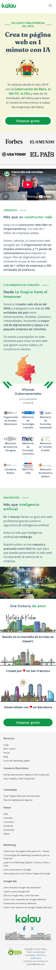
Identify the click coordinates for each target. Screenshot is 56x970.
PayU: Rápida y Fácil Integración (19, 778)
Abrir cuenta (9, 748)
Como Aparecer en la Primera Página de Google (27, 873)
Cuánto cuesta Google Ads (16, 891)
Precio (6, 752)
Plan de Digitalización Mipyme (18, 799)
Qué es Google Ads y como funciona (21, 895)
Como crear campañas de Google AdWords (24, 899)
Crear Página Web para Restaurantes (21, 795)
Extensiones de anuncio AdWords (19, 903)
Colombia (7, 817)
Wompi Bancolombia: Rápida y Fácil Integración (26, 774)
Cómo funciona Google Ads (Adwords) (22, 887)
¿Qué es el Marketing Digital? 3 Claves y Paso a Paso (26, 864)
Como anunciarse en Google (17, 869)
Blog (5, 756)
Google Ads (10, 881)
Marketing (9, 844)
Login (6, 744)
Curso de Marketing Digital (16, 760)
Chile (5, 813)
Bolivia (6, 833)
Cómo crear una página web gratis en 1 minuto (26, 851)
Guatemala (8, 829)
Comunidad (10, 789)
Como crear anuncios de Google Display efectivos (27, 907)
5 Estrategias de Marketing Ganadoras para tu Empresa (26, 857)
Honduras (8, 825)
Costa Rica (8, 821)
